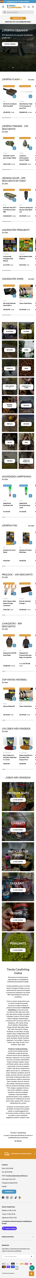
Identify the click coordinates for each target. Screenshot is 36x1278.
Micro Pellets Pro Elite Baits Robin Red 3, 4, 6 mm (9, 757)
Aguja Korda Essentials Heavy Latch (24, 505)
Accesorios (9, 331)
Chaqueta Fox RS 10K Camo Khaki (9, 654)
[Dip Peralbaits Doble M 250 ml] (26, 245)
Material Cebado (10, 405)
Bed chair (10, 350)
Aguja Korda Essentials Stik (8, 504)
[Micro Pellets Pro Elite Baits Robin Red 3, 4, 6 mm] (10, 743)
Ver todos (31, 79)
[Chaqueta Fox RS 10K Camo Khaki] (10, 641)
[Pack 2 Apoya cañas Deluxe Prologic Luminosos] (10, 589)
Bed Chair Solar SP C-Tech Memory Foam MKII (10, 210)
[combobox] (18, 12)
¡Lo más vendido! (18, 800)
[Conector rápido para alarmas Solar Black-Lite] (26, 196)
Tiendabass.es (9, 1191)
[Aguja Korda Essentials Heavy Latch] (26, 491)
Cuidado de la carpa (26, 386)
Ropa (26, 442)
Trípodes (9, 461)
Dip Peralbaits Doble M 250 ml (25, 257)
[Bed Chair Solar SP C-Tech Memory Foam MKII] (10, 196)
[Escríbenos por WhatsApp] (31, 1267)
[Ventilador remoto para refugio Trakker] (10, 144)
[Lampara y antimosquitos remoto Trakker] (26, 144)
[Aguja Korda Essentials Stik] (10, 491)
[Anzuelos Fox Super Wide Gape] (26, 538)
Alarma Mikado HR (9, 706)
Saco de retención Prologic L (25, 602)
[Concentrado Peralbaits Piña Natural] (10, 245)
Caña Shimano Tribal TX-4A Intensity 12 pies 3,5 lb (25, 106)
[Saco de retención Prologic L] (26, 589)
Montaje (9, 424)
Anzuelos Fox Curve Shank (9, 551)
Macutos (26, 405)
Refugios (26, 424)
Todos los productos (26, 460)
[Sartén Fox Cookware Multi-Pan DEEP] (10, 92)
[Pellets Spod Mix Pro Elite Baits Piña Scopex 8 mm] (26, 743)
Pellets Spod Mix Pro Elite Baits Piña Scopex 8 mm (25, 757)
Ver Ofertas (18, 1141)
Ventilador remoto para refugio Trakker (9, 157)
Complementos (9, 386)
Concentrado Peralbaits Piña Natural (8, 259)
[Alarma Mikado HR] (10, 694)
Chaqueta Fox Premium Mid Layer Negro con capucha (25, 655)
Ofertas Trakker (10, 44)
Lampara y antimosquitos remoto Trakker (24, 158)
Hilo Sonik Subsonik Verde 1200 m (9, 304)
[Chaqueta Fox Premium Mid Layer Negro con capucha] (26, 641)
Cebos (26, 368)
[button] (33, 7)
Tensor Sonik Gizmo (25, 303)
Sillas (10, 442)
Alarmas (26, 331)
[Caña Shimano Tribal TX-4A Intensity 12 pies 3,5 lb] (26, 92)
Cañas (26, 350)
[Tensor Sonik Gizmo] (26, 291)
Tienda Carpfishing (10, 1273)
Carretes (10, 368)
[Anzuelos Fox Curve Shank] (10, 538)
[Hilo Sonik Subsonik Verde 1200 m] (10, 291)
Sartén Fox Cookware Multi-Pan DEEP (10, 105)
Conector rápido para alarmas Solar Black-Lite (26, 210)
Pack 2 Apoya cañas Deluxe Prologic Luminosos (9, 603)
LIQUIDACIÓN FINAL (18, 18)
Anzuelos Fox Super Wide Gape (25, 551)
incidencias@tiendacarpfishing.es (17, 1175)
